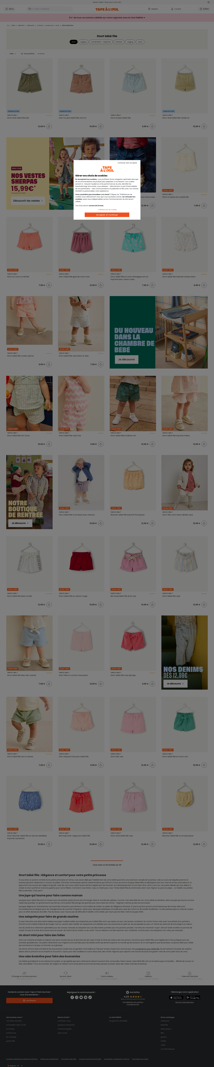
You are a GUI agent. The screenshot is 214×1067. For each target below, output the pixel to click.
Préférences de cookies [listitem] (107, 210)
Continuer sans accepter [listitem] (127, 163)
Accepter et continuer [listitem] (107, 214)
